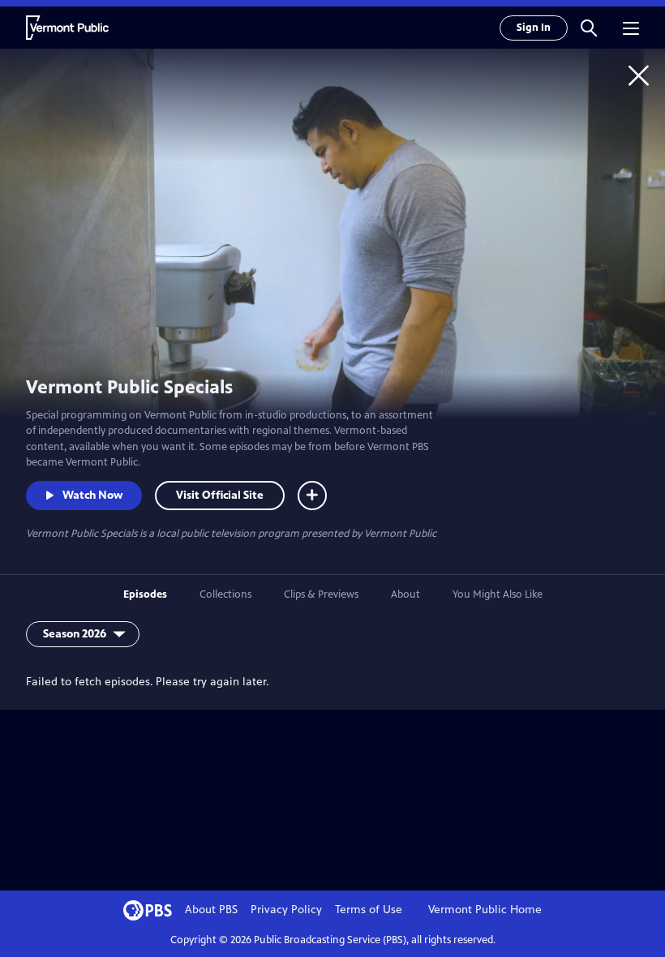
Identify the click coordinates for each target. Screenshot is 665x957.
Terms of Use (368, 909)
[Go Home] (639, 75)
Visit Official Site (220, 495)
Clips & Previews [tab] (321, 594)
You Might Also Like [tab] (498, 594)
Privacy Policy (286, 909)
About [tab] (405, 594)
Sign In (534, 27)
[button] (589, 27)
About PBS (211, 909)
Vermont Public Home (485, 909)
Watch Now (92, 495)
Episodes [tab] (145, 594)
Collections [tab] (225, 594)
